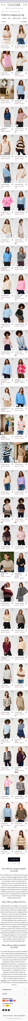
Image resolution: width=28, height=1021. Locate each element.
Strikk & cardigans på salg (14, 11)
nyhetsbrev (4, 980)
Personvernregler (8, 1015)
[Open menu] (1, 4)
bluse (12, 935)
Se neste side (14, 859)
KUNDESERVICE (6, 989)
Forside (2, 11)
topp (6, 935)
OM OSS (4, 994)
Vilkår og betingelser (19, 1015)
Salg (7, 11)
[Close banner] (26, 1)
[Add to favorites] (12, 25)
